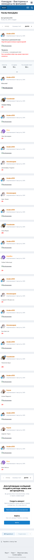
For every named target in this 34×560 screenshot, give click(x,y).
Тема (13, 553)
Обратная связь (22, 553)
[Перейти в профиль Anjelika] (3, 257)
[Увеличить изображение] (7, 45)
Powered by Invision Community (17, 557)
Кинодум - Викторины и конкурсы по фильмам (14, 2)
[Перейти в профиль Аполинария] (3, 163)
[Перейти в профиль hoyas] (3, 391)
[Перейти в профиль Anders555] (3, 35)
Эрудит (14, 19)
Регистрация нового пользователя (17, 510)
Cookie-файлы (17, 555)
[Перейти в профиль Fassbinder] (3, 100)
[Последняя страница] (31, 26)
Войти (17, 522)
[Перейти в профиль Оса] (3, 131)
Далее (27, 26)
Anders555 (8, 18)
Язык (6, 553)
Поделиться (9, 534)
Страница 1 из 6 (17, 26)
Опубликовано (15, 36)
